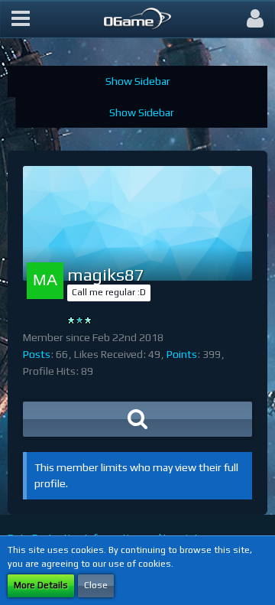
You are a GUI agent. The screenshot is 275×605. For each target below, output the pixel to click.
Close (96, 585)
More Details (41, 585)
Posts (36, 354)
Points (182, 354)
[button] (21, 19)
